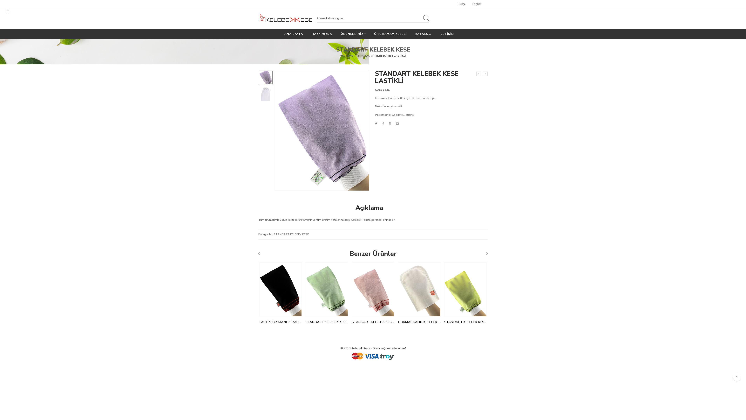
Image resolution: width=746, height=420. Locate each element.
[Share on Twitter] (376, 123)
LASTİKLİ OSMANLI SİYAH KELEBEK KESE (280, 322)
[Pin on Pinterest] (390, 123)
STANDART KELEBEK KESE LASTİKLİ (327, 322)
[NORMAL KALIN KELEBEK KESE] (419, 289)
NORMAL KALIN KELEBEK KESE (419, 322)
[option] (265, 77)
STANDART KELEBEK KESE (373, 49)
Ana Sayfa (346, 56)
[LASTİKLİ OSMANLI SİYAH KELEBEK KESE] (280, 289)
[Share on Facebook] (383, 123)
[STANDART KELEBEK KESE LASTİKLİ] (485, 74)
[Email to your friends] (397, 123)
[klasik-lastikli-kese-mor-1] (266, 77)
